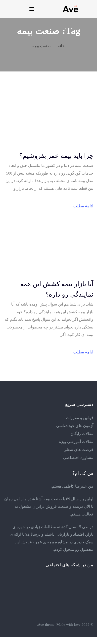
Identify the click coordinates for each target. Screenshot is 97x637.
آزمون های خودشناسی (74, 426)
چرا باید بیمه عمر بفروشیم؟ (56, 155)
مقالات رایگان (81, 434)
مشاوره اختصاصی (78, 457)
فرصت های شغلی (78, 449)
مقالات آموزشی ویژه (76, 442)
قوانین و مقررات (79, 418)
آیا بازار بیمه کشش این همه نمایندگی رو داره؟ (56, 289)
